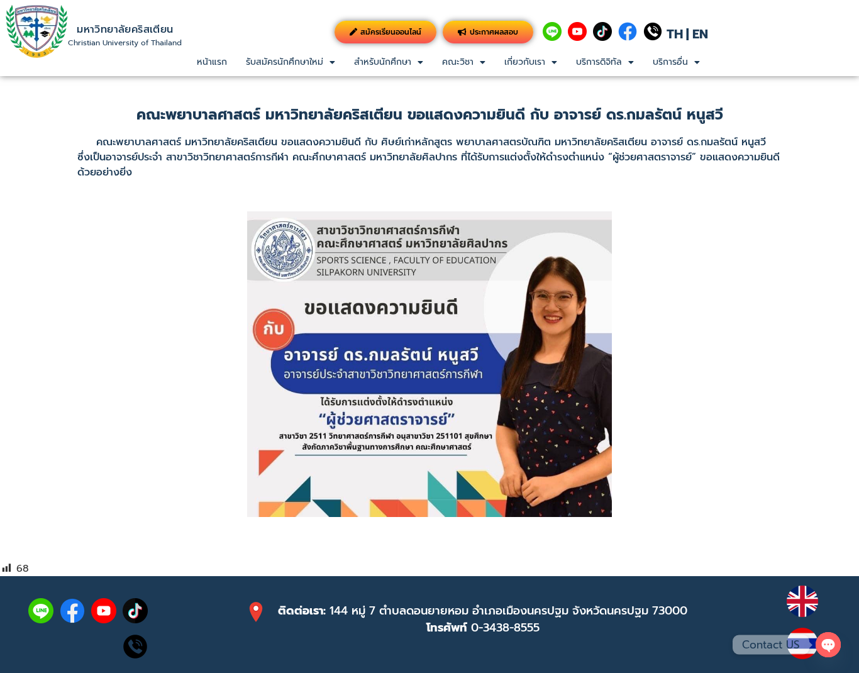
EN (700, 34)
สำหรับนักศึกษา (382, 62)
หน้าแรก (212, 62)
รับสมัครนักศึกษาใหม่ (284, 62)
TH (675, 34)
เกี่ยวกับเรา (524, 62)
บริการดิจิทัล (599, 62)
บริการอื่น (670, 62)
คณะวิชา (458, 62)
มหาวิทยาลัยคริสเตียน (125, 29)
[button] (290, 62)
